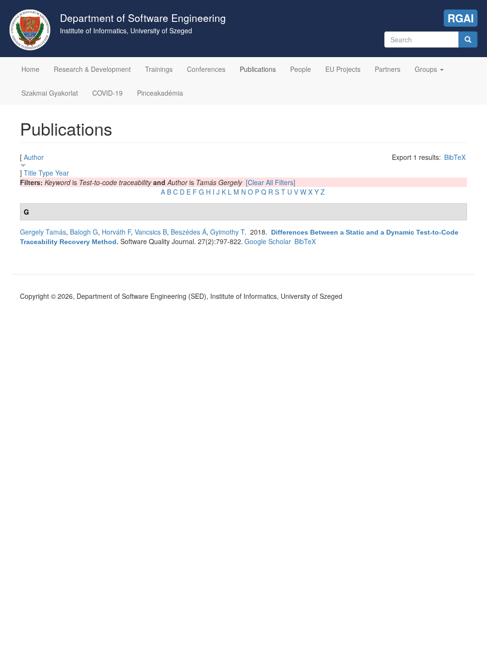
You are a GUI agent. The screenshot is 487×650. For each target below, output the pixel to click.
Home (30, 69)
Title (30, 172)
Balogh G (84, 231)
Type (46, 172)
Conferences (206, 69)
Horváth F (116, 231)
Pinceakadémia (160, 93)
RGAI (461, 18)
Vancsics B (151, 231)
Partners (387, 69)
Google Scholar (267, 241)
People (300, 69)
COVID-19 (107, 93)
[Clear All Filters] (270, 182)
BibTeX (455, 157)
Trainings (159, 69)
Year (62, 172)
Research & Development (92, 69)
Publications (258, 69)
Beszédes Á (188, 231)
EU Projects (342, 69)
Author (34, 157)
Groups (427, 69)
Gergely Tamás (43, 231)
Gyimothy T (227, 231)
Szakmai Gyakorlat (49, 93)
